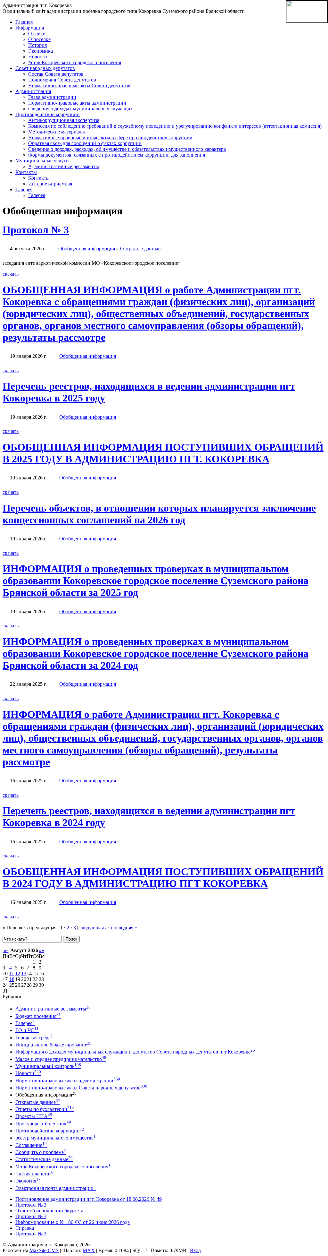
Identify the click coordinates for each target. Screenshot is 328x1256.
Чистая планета (34, 1173)
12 (17, 973)
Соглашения (31, 1145)
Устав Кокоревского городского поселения (63, 1166)
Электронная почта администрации (55, 1188)
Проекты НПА (33, 1116)
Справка (24, 1228)
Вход (195, 1250)
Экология (28, 1180)
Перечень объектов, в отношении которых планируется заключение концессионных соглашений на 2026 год (159, 514)
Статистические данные (44, 1159)
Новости (28, 1073)
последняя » (124, 927)
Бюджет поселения (38, 1016)
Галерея (25, 1023)
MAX (89, 1250)
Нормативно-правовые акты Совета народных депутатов (81, 1087)
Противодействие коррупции (49, 1130)
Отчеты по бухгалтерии (44, 1109)
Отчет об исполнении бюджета (49, 1210)
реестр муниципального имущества (55, 1137)
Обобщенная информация (86, 248)
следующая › (93, 927)
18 (11, 979)
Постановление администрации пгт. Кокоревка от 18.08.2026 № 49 (88, 1199)
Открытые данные (140, 248)
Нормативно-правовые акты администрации (67, 1080)
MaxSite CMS (44, 1250)
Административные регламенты (53, 1008)
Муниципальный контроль (48, 1066)
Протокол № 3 (36, 230)
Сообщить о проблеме (40, 1152)
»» (41, 950)
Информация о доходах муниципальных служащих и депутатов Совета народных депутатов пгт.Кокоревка (135, 1051)
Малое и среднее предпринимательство (60, 1059)
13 (23, 973)
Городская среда (34, 1037)
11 (11, 973)
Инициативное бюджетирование (53, 1044)
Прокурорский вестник (43, 1123)
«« (6, 950)
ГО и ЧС (27, 1030)
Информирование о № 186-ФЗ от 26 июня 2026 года (72, 1222)
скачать (11, 274)
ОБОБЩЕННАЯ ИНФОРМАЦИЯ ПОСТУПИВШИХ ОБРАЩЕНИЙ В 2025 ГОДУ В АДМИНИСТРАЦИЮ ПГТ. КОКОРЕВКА (163, 453)
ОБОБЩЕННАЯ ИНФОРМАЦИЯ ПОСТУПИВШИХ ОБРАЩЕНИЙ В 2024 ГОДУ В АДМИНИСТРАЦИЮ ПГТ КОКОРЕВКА (163, 877)
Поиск (71, 939)
